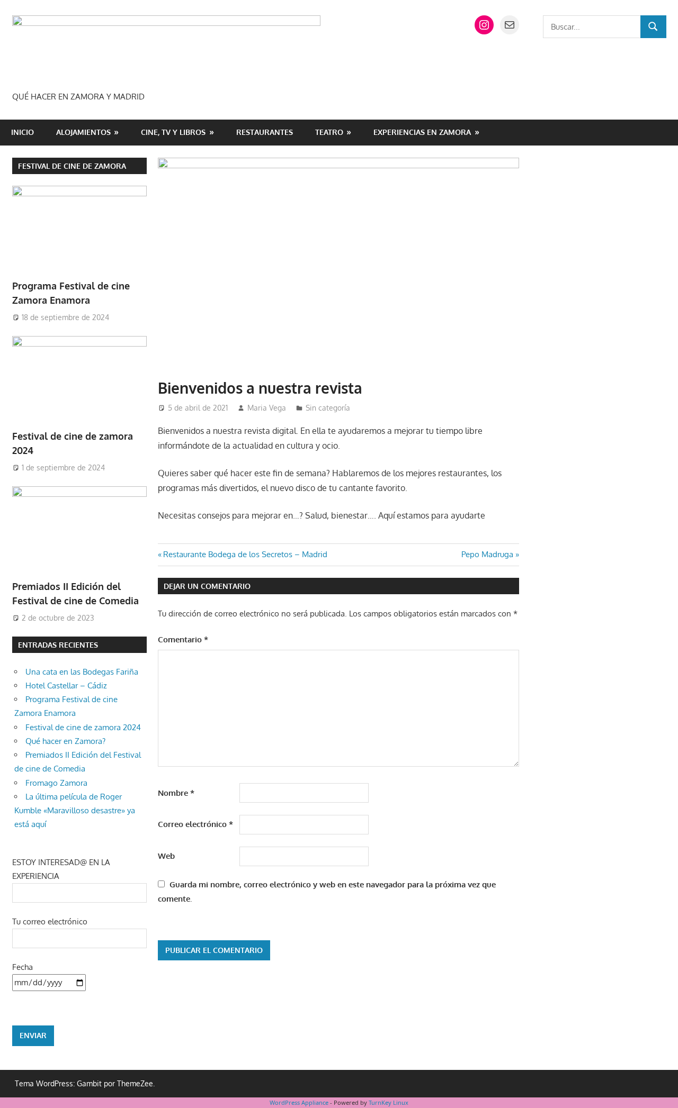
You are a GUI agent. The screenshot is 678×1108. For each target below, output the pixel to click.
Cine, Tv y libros (173, 132)
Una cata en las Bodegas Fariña (81, 672)
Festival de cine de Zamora (72, 165)
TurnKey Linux (388, 1102)
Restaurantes (264, 132)
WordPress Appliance (299, 1102)
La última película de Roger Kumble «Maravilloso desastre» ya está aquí (74, 811)
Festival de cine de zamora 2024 (83, 727)
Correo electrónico (195, 824)
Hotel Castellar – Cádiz (66, 685)
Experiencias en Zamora (422, 132)
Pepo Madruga (487, 554)
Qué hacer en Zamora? (65, 741)
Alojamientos (83, 132)
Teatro (329, 132)
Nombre (176, 793)
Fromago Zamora (56, 783)
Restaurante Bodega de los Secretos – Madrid (245, 554)
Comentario (183, 639)
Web (166, 856)
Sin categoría (328, 407)
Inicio (22, 132)
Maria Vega (266, 407)
